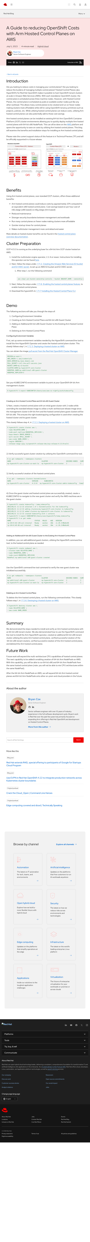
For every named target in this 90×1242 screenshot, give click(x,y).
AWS (69, 124)
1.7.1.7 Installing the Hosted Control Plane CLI (56, 291)
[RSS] (80, 62)
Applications (23, 978)
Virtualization (56, 977)
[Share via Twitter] (20, 62)
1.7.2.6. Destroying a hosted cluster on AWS (39, 600)
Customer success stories (10, 1083)
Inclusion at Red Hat (8, 1122)
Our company (6, 1075)
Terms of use (35, 1134)
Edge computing (25, 942)
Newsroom (49, 1075)
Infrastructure (57, 942)
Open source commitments (55, 1079)
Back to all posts (13, 74)
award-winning (53, 1069)
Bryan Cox (17, 52)
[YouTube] (71, 1026)
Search (78, 740)
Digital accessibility (7, 1136)
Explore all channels (65, 844)
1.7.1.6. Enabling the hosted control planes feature (58, 284)
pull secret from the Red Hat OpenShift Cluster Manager (53, 351)
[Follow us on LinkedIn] (33, 707)
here (37, 260)
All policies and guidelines (68, 1134)
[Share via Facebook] (14, 62)
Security (54, 903)
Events (63, 1117)
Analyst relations (7, 1087)
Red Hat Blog (9, 13)
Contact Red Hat (37, 1119)
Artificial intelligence (60, 867)
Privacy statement (7, 1134)
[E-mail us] (23, 62)
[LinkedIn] (66, 1026)
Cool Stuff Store (36, 1122)
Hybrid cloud (43, 46)
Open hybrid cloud (26, 903)
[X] (81, 1026)
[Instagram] (87, 1026)
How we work (6, 1079)
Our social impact (51, 1083)
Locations (5, 1119)
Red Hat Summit (66, 1122)
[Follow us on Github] (29, 707)
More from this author (38, 727)
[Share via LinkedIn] (17, 62)
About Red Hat (6, 1117)
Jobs (47, 1087)
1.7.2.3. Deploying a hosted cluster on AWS (45, 346)
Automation (23, 867)
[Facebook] (76, 1026)
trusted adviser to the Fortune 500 (54, 1067)
